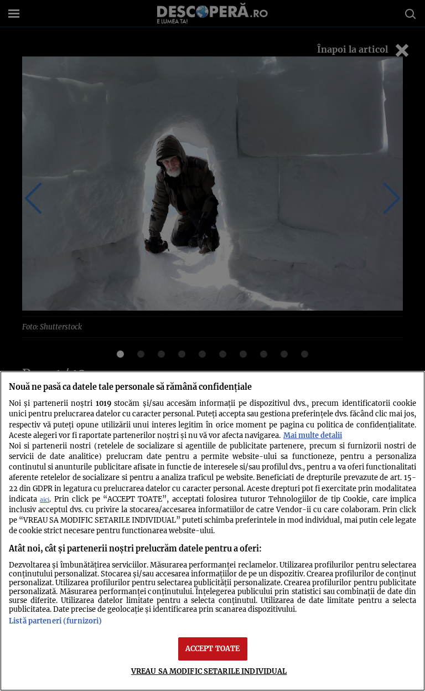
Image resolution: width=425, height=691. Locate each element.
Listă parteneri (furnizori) (55, 620)
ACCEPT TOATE (212, 648)
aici (44, 499)
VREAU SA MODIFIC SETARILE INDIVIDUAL (209, 671)
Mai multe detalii (312, 435)
